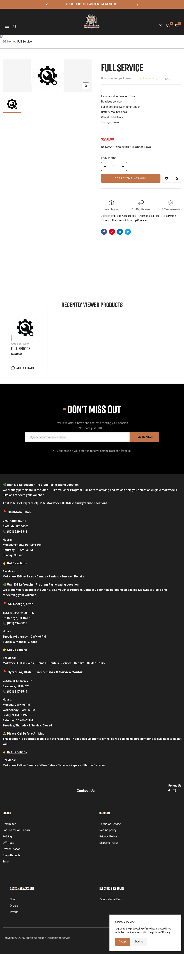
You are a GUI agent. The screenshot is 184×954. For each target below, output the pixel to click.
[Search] (14, 26)
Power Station (11, 849)
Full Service (20, 348)
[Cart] (177, 26)
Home (11, 41)
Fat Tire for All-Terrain (16, 830)
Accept (123, 942)
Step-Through (11, 855)
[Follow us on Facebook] (169, 790)
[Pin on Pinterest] (112, 232)
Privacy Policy (108, 836)
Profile (14, 912)
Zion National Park (110, 899)
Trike (6, 861)
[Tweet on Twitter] (128, 232)
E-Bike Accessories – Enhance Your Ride (137, 216)
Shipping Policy (108, 843)
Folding (7, 836)
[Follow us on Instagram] (174, 790)
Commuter (9, 824)
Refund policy (107, 830)
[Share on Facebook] (104, 232)
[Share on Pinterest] (120, 232)
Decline (139, 942)
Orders (14, 906)
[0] (168, 26)
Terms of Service (110, 824)
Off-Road (8, 843)
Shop (13, 899)
